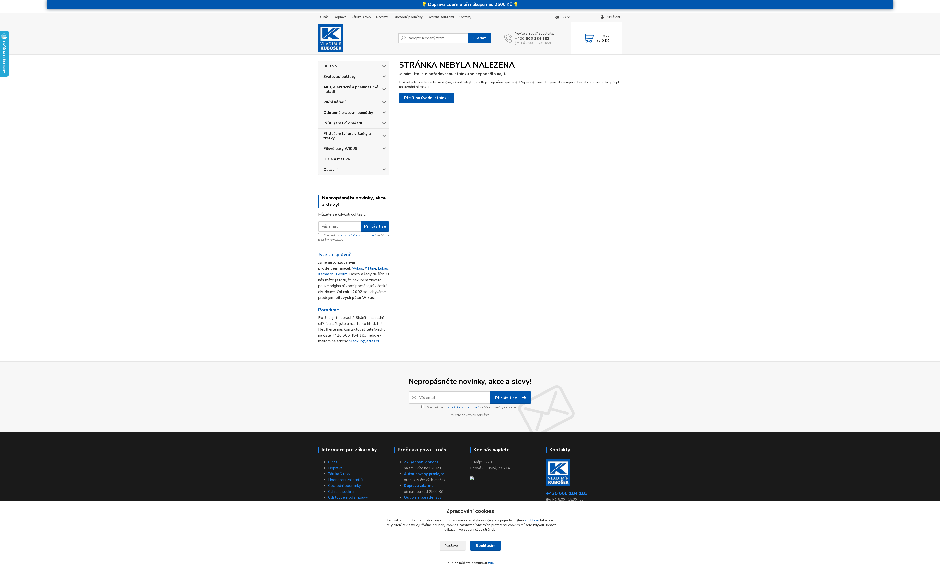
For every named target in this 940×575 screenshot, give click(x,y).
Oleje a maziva (336, 159)
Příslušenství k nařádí (342, 123)
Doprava (340, 17)
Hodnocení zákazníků (345, 479)
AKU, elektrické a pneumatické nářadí (350, 89)
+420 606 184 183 (532, 38)
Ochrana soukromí (441, 17)
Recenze (382, 17)
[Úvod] (356, 38)
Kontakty (465, 17)
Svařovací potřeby (339, 76)
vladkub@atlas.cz (364, 341)
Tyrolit (341, 274)
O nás (324, 17)
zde (491, 563)
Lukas (383, 268)
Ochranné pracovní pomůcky (348, 112)
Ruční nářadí (334, 102)
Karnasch (325, 274)
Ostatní (330, 169)
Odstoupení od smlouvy (348, 497)
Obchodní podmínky (408, 17)
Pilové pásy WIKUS (340, 148)
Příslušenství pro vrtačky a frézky (347, 136)
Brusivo (330, 66)
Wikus (357, 268)
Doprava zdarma (419, 485)
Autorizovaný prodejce (424, 473)
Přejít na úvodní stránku (426, 98)
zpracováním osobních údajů (358, 235)
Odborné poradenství (423, 497)
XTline (370, 268)
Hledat (479, 38)
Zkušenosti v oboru (421, 462)
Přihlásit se (375, 226)
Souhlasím (485, 545)
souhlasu (532, 520)
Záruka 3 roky (361, 17)
